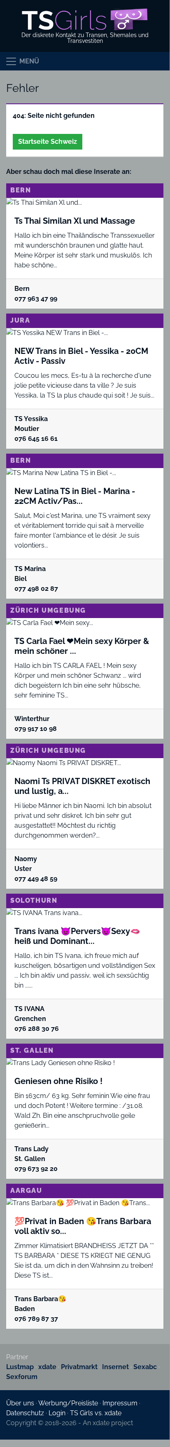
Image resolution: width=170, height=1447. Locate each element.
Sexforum (21, 1377)
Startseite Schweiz (47, 141)
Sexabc (145, 1367)
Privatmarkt (79, 1367)
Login (57, 1413)
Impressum (119, 1403)
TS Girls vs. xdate (95, 1413)
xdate (47, 1367)
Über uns (20, 1403)
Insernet (115, 1367)
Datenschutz (25, 1413)
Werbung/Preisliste (68, 1403)
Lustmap (20, 1367)
